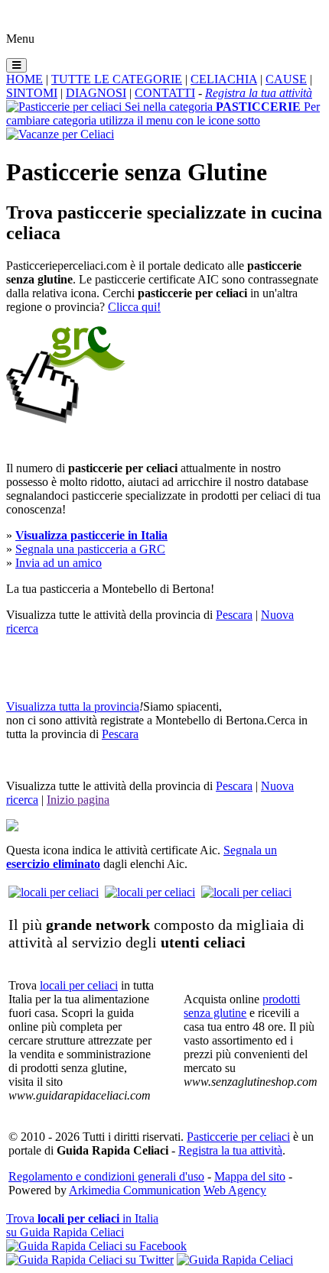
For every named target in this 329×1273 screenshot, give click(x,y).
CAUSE (286, 79)
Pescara (234, 614)
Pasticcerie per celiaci (238, 1136)
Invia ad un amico (58, 562)
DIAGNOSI (96, 92)
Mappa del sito (249, 1176)
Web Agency (235, 1190)
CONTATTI (165, 92)
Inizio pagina (78, 799)
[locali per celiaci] (53, 892)
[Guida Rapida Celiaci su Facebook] (96, 1245)
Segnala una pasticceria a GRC (90, 549)
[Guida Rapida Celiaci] (235, 1259)
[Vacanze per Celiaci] (60, 134)
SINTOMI (31, 92)
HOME (24, 79)
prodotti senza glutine (242, 1006)
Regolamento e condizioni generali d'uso (106, 1176)
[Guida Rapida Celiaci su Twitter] (90, 1259)
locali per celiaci (79, 985)
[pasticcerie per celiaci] (65, 419)
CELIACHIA (224, 79)
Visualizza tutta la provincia (72, 706)
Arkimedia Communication (134, 1190)
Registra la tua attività (230, 1150)
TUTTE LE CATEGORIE (116, 79)
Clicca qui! (134, 306)
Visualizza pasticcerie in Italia (91, 535)
